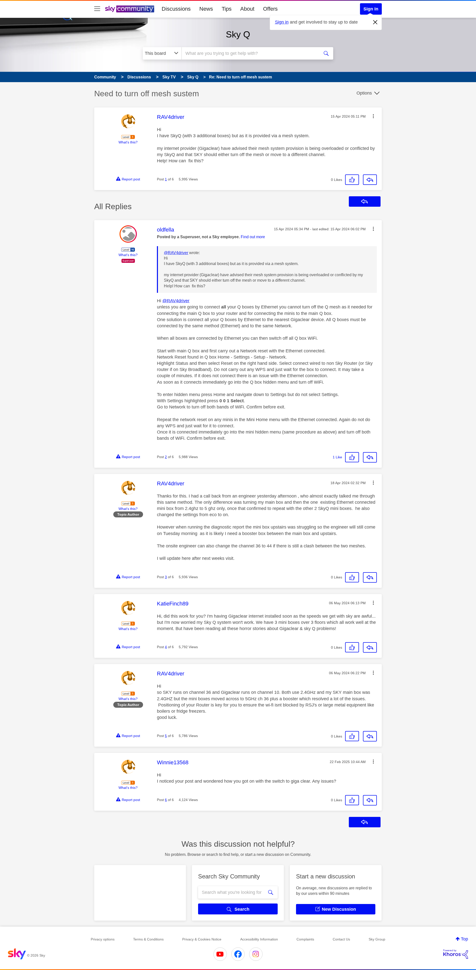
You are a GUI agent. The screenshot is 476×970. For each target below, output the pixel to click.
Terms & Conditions (148, 939)
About (247, 9)
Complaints (305, 939)
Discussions (176, 9)
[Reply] (370, 179)
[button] (373, 116)
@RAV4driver (176, 253)
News (206, 9)
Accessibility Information (259, 939)
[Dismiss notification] (375, 22)
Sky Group (377, 939)
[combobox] (250, 53)
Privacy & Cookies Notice (201, 939)
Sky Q (238, 34)
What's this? (128, 142)
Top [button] (464, 939)
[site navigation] (97, 9)
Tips (227, 9)
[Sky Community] (129, 9)
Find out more (253, 237)
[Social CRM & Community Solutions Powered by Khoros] (455, 954)
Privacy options (103, 939)
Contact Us (341, 939)
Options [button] (364, 93)
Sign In (370, 8)
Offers (270, 9)
